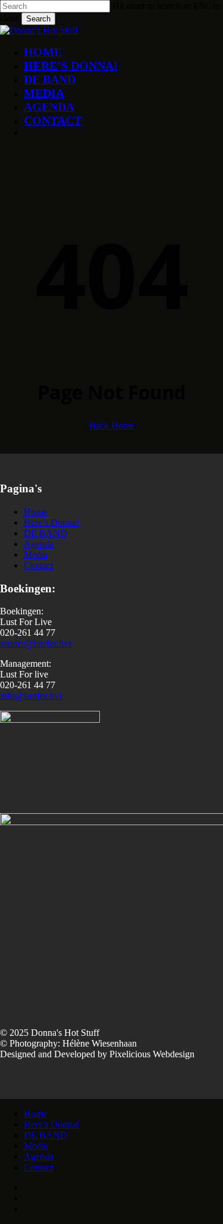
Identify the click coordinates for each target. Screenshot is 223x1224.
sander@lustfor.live (36, 643)
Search (38, 18)
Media (36, 554)
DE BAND (45, 533)
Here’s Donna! (51, 522)
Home (35, 512)
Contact (38, 565)
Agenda (39, 544)
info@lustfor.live (31, 696)
